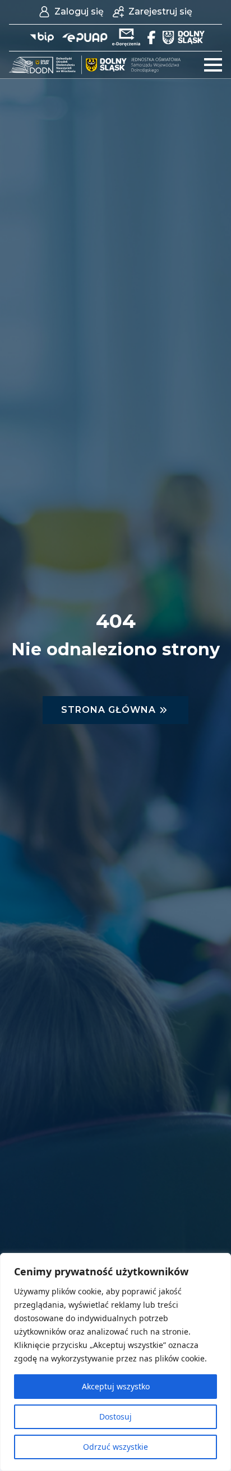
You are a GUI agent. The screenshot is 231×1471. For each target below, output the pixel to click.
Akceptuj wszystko (116, 1386)
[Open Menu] (213, 65)
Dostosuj (115, 1416)
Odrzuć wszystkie (115, 1446)
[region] (115, 1362)
